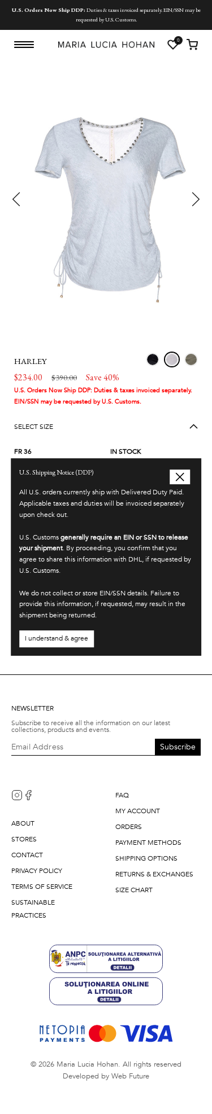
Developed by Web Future (106, 1076)
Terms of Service (41, 886)
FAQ (122, 795)
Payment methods (148, 842)
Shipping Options (146, 858)
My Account (137, 810)
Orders (128, 826)
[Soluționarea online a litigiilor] (106, 990)
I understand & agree (56, 638)
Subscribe (178, 747)
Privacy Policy (36, 870)
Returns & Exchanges (154, 874)
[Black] (152, 359)
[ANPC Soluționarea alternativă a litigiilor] (106, 958)
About (22, 823)
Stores (24, 839)
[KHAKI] (191, 359)
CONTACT (27, 854)
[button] (17, 199)
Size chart (134, 889)
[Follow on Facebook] (28, 795)
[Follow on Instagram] (17, 795)
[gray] (172, 359)
